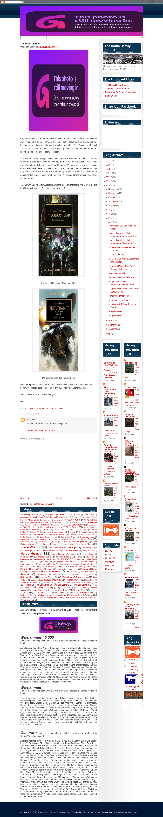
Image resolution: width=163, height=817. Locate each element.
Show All (138, 628)
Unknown (109, 562)
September (113, 201)
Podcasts (48, 569)
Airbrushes (86, 517)
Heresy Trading (56, 551)
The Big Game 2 (61, 585)
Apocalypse (73, 519)
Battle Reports (90, 522)
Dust (73, 539)
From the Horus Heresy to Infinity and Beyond (110, 448)
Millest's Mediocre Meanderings (131, 443)
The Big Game (42, 585)
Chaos (46, 529)
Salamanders (41, 575)
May (110, 218)
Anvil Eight (58, 520)
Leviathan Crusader (87, 562)
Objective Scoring (78, 567)
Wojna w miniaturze (130, 415)
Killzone (80, 559)
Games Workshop (65, 547)
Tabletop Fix (131, 363)
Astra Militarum (75, 522)
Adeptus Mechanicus (57, 517)
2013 (108, 177)
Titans (65, 590)
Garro (95, 548)
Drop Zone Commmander (58, 539)
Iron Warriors (50, 559)
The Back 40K (131, 577)
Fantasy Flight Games (80, 542)
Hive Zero (129, 550)
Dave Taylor (64, 535)
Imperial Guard (44, 557)
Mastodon (52, 564)
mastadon (41, 564)
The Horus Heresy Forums (117, 85)
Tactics (59, 583)
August (111, 205)
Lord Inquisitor (26, 564)
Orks (90, 566)
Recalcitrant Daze (131, 500)
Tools (92, 590)
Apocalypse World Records (41, 522)
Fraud (50, 548)
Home (59, 498)
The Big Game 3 (81, 585)
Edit (24, 37)
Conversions (57, 532)
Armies (59, 522)
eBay (81, 539)
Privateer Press (71, 569)
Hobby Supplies (88, 551)
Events (55, 542)
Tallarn (67, 583)
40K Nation (49, 515)
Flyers (90, 544)
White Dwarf (53, 597)
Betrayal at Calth (79, 525)
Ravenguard (33, 572)
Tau (95, 582)
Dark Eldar (52, 534)
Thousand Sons (35, 590)
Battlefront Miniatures (61, 525)
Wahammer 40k (86, 593)
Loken (108, 555)
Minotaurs (76, 564)
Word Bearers (91, 597)
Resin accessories (51, 571)
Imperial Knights (63, 557)
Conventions (44, 532)
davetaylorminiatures (111, 484)
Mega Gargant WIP (117, 273)
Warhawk (62, 595)
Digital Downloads (87, 537)
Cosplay (71, 532)
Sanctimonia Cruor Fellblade (121, 277)
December (113, 189)
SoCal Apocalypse (65, 577)
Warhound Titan (76, 595)
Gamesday (86, 548)
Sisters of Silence (46, 577)
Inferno (79, 557)
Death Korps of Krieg (48, 537)
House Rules (87, 554)
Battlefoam (44, 525)
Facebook (64, 542)
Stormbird (36, 583)
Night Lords (63, 566)
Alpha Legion (33, 520)
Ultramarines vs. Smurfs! (119, 300)
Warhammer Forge (27, 595)
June (110, 214)
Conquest (33, 532)
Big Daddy (93, 525)
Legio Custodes (45, 561)
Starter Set (24, 583)
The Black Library (30, 43)
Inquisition (90, 557)
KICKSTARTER (66, 559)
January (112, 329)
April (110, 222)
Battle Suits (130, 387)
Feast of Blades (29, 544)
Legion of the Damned (66, 562)
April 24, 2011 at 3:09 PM (42, 430)
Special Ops (89, 580)
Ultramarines (40, 592)
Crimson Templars (86, 532)
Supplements (48, 583)
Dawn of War (77, 535)
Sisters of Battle (27, 577)
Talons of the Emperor (81, 583)
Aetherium (75, 517)
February (112, 325)
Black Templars (29, 527)
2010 (108, 334)
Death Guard (89, 535)
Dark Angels (37, 534)
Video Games (57, 592)
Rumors (24, 574)
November (113, 193)
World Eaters (28, 600)
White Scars (70, 597)
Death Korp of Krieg (28, 537)
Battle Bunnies (111, 96)
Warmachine (25, 598)
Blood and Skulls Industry (51, 527)
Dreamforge (39, 539)
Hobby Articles (71, 550)
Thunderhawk (53, 590)
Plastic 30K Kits (36, 569)
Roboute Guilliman (87, 572)
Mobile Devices (88, 564)
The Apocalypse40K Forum (117, 88)
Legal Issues (28, 562)
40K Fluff (37, 515)
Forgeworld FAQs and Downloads (120, 92)
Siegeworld (88, 575)
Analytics (47, 520)
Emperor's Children (27, 542)
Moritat (22, 567)
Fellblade (43, 544)
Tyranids (24, 592)
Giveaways (27, 550)
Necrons (33, 566)
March (111, 320)
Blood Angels (72, 527)
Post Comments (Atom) (43, 504)
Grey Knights (41, 550)
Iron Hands (37, 559)
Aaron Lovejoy (88, 515)
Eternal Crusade (43, 542)
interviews (24, 559)
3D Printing (25, 515)
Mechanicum (63, 564)
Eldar (89, 539)
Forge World (29, 547)
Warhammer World (46, 595)
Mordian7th (110, 558)
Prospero (84, 569)
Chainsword (35, 530)
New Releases (48, 566)
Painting (23, 569)
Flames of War (67, 544)
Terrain (28, 585)
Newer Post (25, 498)
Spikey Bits (109, 363)
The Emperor (65, 588)
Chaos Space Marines (64, 529)
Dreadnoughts (25, 539)
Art (65, 522)
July (110, 210)
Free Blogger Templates (126, 812)
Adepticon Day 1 (116, 315)
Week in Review (39, 598)
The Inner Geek (79, 588)
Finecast (55, 544)
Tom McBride (79, 590)
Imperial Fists (26, 557)
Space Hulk (36, 580)
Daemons (24, 534)
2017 (108, 161)
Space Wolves (73, 580)
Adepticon (38, 517)
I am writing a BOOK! (116, 493)
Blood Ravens (89, 527)
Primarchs (59, 569)
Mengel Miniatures (130, 471)
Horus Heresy (36, 408)
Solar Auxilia (82, 577)
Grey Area (109, 551)
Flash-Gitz (80, 544)
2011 (108, 185)
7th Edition (75, 515)
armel (28, 419)
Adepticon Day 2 (116, 311)
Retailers (73, 572)
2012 (108, 181)
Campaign (24, 530)
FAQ (95, 542)
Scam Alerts (56, 575)
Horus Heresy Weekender (64, 554)
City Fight (82, 530)
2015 (108, 169)
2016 (108, 165)
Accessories (25, 517)
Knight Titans (91, 559)
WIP (80, 598)
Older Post (92, 498)
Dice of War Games (69, 537)
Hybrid (97, 812)
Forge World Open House (120, 296)
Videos (72, 593)
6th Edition (61, 514)
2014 (108, 173)
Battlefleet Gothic (31, 525)
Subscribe (135, 37)
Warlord (88, 595)
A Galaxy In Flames (130, 529)
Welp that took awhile (137, 616)
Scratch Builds (72, 574)
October (112, 197)
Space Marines (52, 579)
